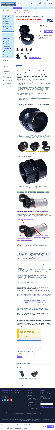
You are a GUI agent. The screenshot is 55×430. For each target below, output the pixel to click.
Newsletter (5, 63)
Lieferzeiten (41, 38)
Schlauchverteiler (6, 23)
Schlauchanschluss (7, 25)
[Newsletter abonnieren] (52, 404)
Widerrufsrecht (6, 71)
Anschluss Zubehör (7, 30)
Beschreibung (18, 66)
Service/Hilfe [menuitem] (50, 0)
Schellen (4, 33)
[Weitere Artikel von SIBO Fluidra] (49, 20)
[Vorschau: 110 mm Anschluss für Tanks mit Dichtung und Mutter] (26, 50)
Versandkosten (18, 412)
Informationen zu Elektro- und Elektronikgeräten (7, 76)
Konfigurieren (50, 426)
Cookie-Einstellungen (7, 82)
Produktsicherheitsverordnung (23, 363)
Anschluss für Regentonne (6, 19)
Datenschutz (5, 69)
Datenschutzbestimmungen (28, 353)
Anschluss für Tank (7, 26)
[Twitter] (5, 400)
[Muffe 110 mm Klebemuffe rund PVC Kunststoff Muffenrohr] (34, 374)
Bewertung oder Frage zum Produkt (46, 35)
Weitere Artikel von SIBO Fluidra (24, 317)
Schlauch (5, 36)
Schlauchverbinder (7, 21)
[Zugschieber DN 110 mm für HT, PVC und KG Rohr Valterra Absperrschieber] (25, 57)
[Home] (2, 8)
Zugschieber (5, 28)
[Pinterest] (11, 400)
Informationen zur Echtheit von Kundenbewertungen (7, 85)
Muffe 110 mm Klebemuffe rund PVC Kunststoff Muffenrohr (34, 379)
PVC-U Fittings (6, 54)
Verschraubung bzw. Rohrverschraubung (41, 295)
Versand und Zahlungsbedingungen (7, 79)
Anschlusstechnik (7, 16)
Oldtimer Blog (6, 56)
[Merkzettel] (39, 3)
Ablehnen (44, 426)
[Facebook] (3, 400)
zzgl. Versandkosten (46, 26)
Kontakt (4, 64)
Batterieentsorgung (7, 73)
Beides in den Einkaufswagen (35, 57)
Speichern (20, 356)
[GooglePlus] (8, 400)
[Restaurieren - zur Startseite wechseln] (8, 4)
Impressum (5, 66)
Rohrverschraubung (36, 293)
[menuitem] (25, 3)
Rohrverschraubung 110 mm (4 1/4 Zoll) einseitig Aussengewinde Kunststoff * (33, 62)
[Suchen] (32, 3)
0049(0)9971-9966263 (7, 395)
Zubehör (18, 367)
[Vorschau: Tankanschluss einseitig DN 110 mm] (22, 50)
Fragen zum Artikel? (22, 316)
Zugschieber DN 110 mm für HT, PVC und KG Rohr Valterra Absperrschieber (30, 63)
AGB (4, 68)
